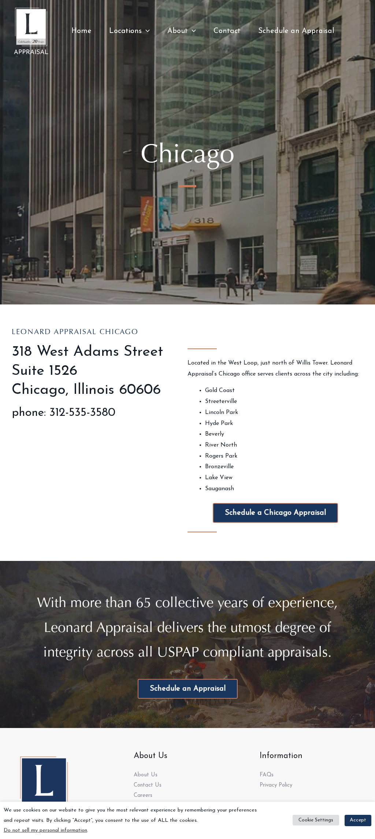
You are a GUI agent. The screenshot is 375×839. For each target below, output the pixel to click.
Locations (125, 31)
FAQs (267, 775)
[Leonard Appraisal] (31, 31)
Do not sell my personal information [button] (45, 830)
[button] (146, 31)
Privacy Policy (276, 785)
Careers (143, 795)
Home (81, 31)
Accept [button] (358, 820)
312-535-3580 (82, 413)
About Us (145, 775)
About (177, 31)
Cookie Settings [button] (315, 820)
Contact (227, 31)
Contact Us (147, 785)
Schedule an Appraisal (296, 31)
